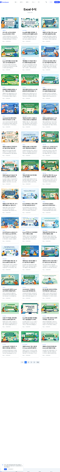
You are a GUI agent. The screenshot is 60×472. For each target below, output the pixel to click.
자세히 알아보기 (10, 469)
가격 (38, 2)
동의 (5, 469)
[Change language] (46, 2)
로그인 (51, 2)
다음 (38, 362)
